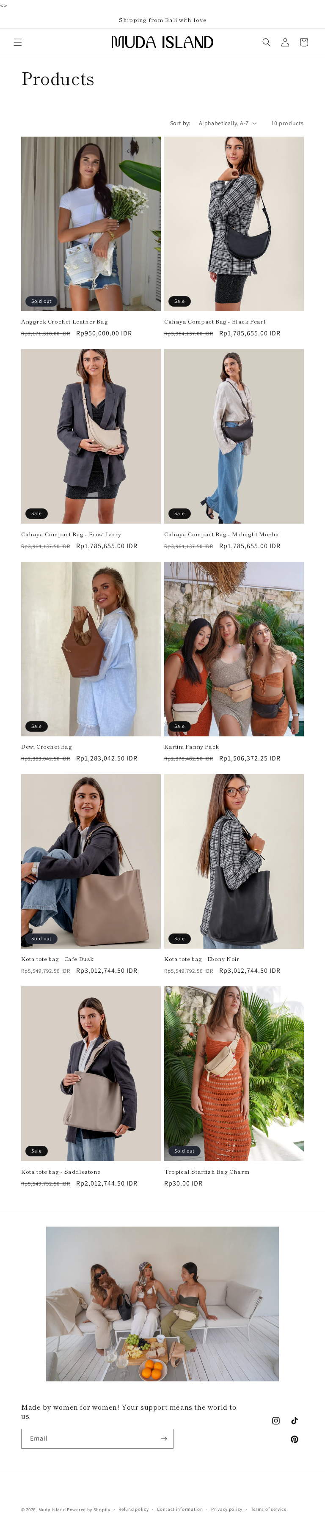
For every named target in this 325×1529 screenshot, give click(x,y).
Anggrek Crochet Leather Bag (64, 321)
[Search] (266, 42)
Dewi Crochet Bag (46, 746)
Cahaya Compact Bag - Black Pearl (215, 321)
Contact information (180, 1509)
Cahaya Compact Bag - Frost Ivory (71, 534)
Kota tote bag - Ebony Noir (202, 959)
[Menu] (17, 42)
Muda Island (52, 1510)
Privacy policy (226, 1509)
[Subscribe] (163, 1439)
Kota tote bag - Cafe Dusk (57, 959)
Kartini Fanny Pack (191, 746)
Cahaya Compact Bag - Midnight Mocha (221, 534)
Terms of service (268, 1509)
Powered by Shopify (88, 1510)
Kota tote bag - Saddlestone (60, 1171)
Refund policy (133, 1509)
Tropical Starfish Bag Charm (206, 1171)
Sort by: (180, 123)
